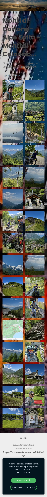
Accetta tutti (23, 480)
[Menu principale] (4, 4)
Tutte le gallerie (12, 75)
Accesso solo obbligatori (23, 487)
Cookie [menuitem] (23, 438)
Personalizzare (23, 472)
